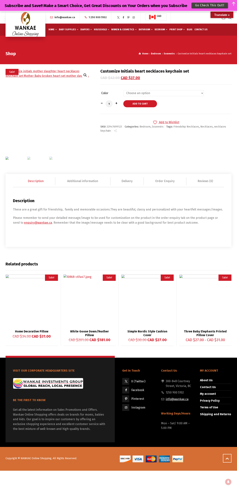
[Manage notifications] (228, 482)
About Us (206, 380)
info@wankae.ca (64, 17)
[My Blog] (25, 24)
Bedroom (156, 53)
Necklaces (206, 126)
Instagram (138, 407)
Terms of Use (209, 407)
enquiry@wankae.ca (38, 222)
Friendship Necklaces (186, 126)
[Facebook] (123, 17)
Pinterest (137, 399)
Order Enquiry (165, 181)
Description (36, 181)
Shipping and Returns (215, 414)
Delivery (127, 181)
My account (208, 394)
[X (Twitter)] (118, 17)
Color (104, 93)
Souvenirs (169, 53)
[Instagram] (134, 17)
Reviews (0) (205, 181)
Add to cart (140, 103)
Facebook (137, 390)
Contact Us (208, 387)
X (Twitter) (138, 381)
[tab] (36, 181)
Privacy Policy (210, 400)
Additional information (82, 181)
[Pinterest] (128, 17)
